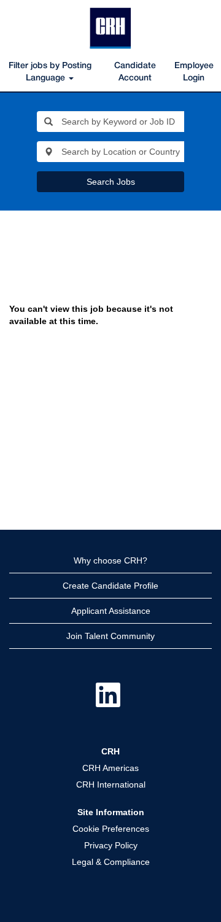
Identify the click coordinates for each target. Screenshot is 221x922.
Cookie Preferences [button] (110, 829)
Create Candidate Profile (110, 586)
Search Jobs (111, 182)
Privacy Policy (111, 845)
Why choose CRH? (110, 560)
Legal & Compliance (111, 862)
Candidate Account (135, 72)
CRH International (110, 784)
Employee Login (194, 72)
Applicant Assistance (110, 611)
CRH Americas (110, 768)
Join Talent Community (110, 636)
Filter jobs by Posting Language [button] (50, 72)
